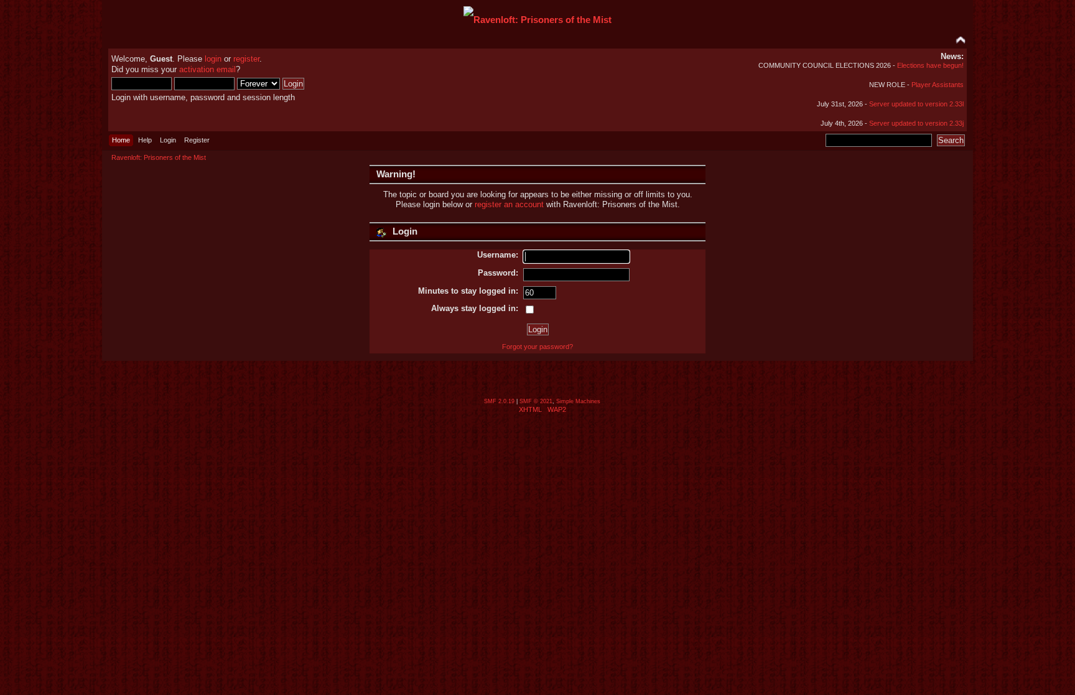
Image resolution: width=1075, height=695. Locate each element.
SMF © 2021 (535, 401)
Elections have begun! (930, 65)
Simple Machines (578, 401)
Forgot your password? (537, 346)
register (246, 58)
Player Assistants (937, 84)
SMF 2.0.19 (499, 401)
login (213, 58)
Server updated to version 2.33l (916, 104)
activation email (207, 69)
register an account (509, 204)
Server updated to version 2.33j (916, 123)
